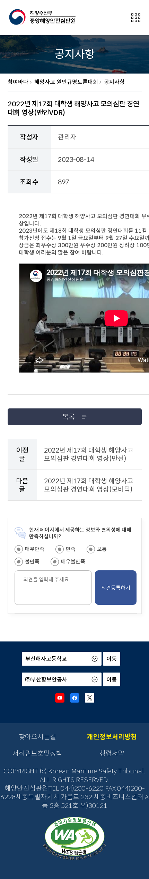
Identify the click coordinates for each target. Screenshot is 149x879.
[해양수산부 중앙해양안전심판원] (42, 17)
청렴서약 (111, 753)
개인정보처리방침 (112, 737)
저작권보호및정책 (37, 753)
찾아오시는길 (37, 737)
